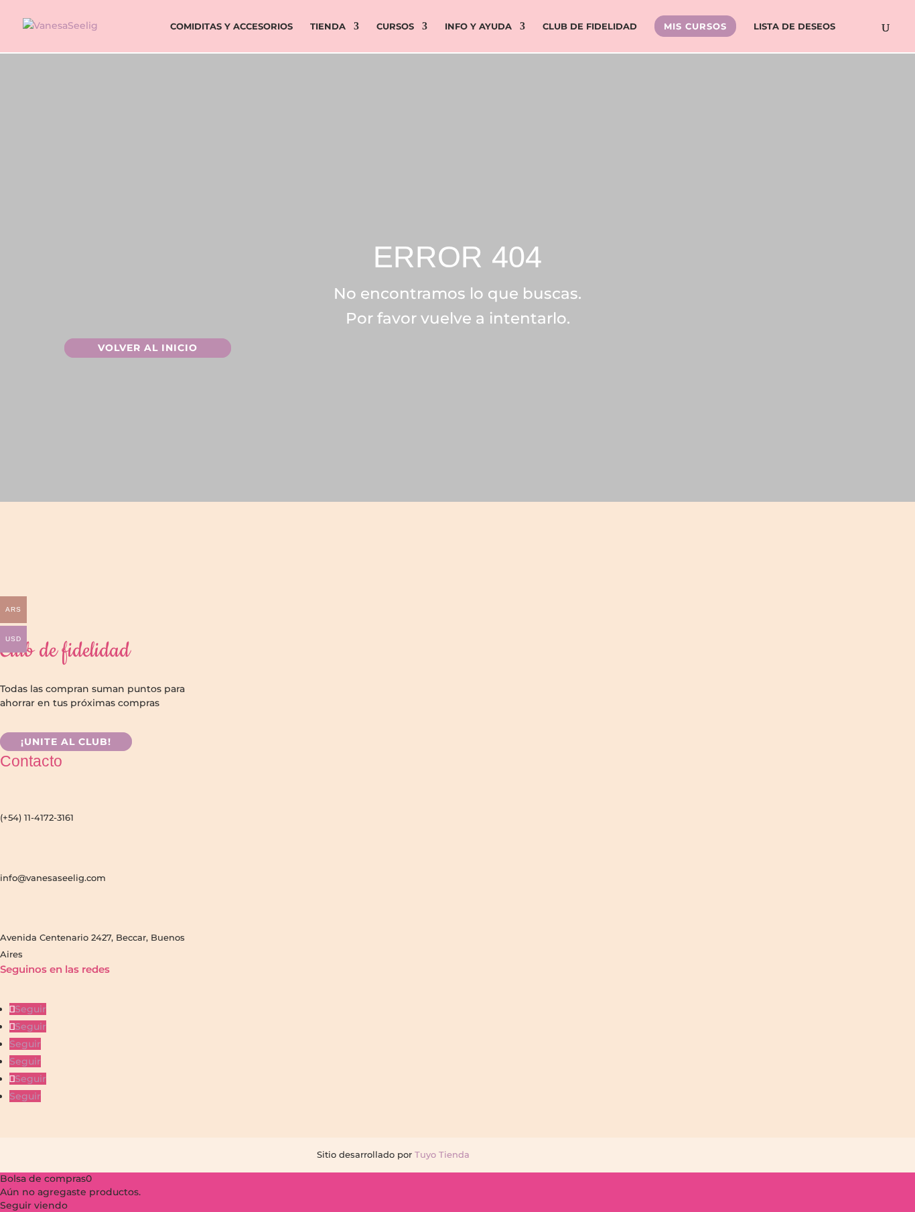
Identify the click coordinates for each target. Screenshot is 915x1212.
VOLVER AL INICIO (148, 348)
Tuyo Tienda (441, 1154)
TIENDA (328, 26)
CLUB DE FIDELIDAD (590, 26)
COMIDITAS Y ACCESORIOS (231, 26)
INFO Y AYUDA (478, 26)
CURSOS (395, 26)
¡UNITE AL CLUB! (66, 742)
